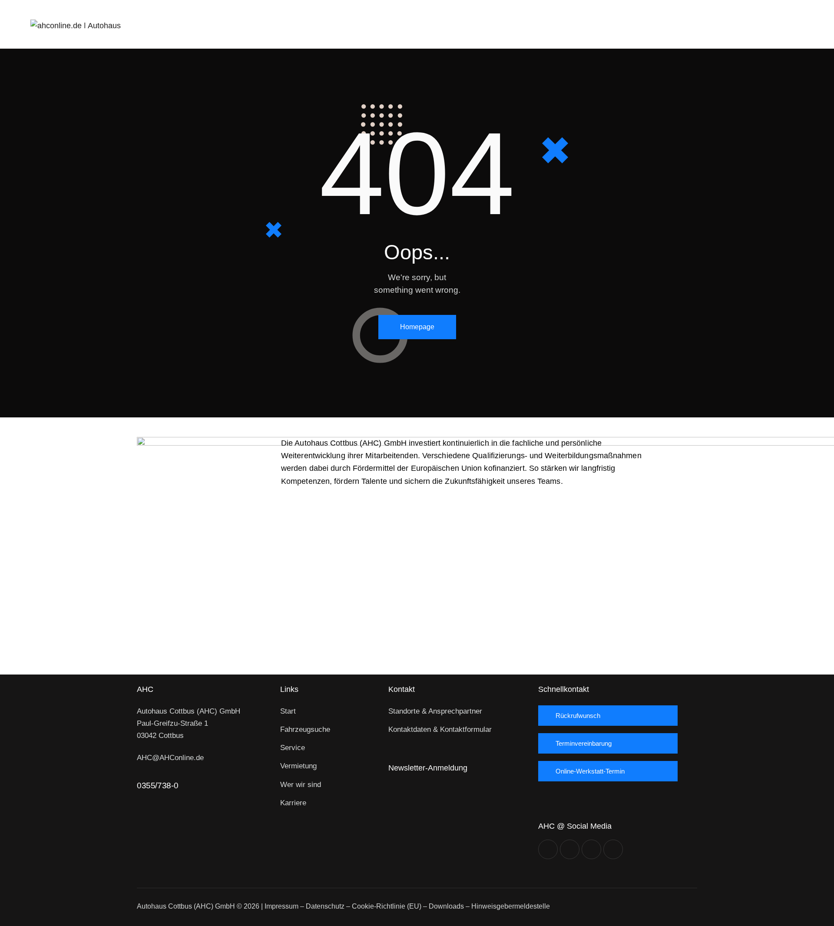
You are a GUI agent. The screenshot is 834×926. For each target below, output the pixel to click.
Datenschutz (325, 906)
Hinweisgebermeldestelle (510, 906)
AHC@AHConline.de (170, 758)
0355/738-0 (157, 785)
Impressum (281, 906)
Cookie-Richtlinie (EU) (386, 906)
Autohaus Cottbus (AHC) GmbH (186, 906)
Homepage (417, 327)
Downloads (446, 906)
